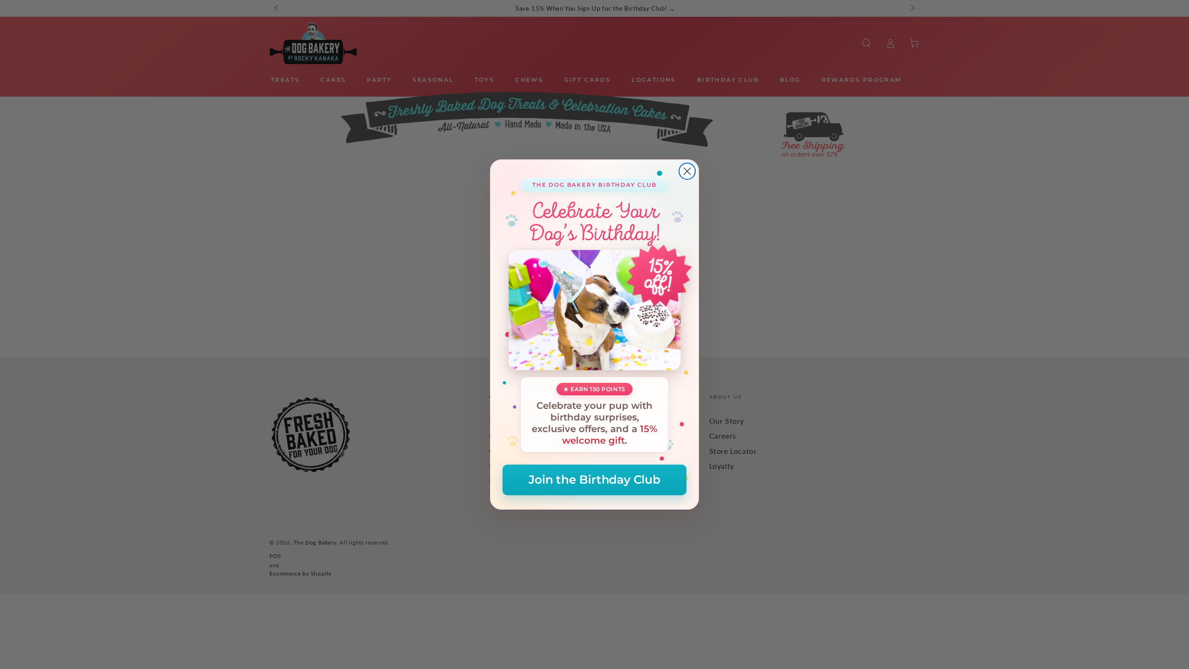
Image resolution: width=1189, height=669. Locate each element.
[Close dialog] (687, 171)
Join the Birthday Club (594, 479)
